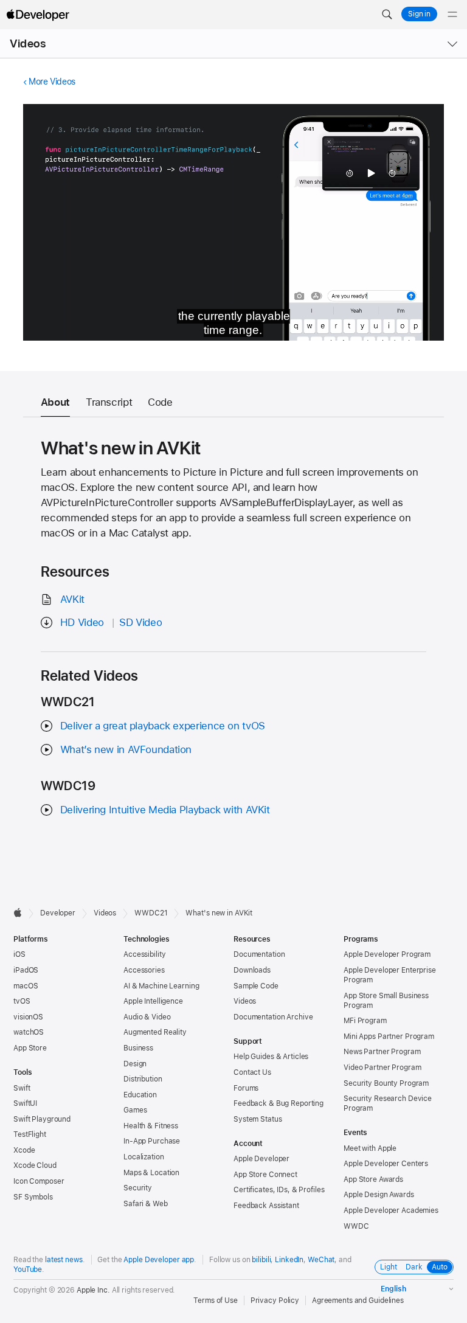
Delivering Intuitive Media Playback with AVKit (165, 810)
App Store (30, 1048)
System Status (258, 1119)
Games (135, 1110)
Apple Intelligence (153, 1001)
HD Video (82, 622)
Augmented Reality (155, 1032)
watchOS (28, 1032)
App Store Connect (265, 1174)
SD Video (140, 622)
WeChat (321, 1259)
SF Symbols (33, 1197)
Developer (57, 913)
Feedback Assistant (266, 1205)
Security (137, 1188)
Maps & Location (151, 1172)
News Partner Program (382, 1051)
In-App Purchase (151, 1141)
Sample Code (256, 986)
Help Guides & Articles (271, 1056)
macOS (25, 986)
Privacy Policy (275, 1300)
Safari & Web (145, 1204)
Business (138, 1048)
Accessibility (144, 954)
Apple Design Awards (379, 1194)
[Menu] (452, 14)
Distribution (142, 1079)
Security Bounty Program (386, 1083)
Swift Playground (42, 1119)
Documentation (259, 954)
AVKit (72, 599)
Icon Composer (38, 1181)
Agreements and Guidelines (358, 1300)
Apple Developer (261, 1159)
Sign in (419, 14)
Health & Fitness (150, 1126)
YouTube (27, 1269)
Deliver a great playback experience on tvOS (162, 726)
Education (140, 1095)
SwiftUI (25, 1103)
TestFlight (29, 1134)
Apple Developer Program (387, 954)
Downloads (252, 970)
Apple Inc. (93, 1290)
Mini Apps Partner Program (389, 1036)
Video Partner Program (382, 1067)
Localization (143, 1157)
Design (135, 1064)
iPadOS (25, 970)
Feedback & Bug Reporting (278, 1103)
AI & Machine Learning (161, 986)
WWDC (356, 1226)
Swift (21, 1088)
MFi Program (365, 1020)
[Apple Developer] (37, 14)
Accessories (144, 970)
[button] (386, 14)
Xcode (24, 1150)
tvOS (21, 1001)
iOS (19, 954)
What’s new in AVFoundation (126, 749)
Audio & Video (146, 1017)
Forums (246, 1088)
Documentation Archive (273, 1017)
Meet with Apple (370, 1148)
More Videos (52, 81)
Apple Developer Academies (391, 1210)
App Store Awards (373, 1179)
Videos (28, 43)
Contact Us (252, 1072)
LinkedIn (289, 1259)
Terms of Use (215, 1300)
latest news (64, 1259)
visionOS (28, 1017)
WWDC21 (150, 913)
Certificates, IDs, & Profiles (279, 1190)
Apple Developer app (158, 1259)
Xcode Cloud (35, 1165)
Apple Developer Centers (386, 1163)
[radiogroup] (414, 1267)
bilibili (261, 1259)
